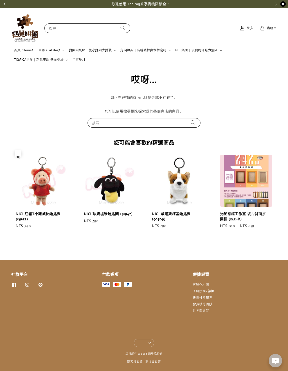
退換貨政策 (153, 362)
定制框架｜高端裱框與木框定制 (143, 50)
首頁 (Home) (23, 50)
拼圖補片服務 (203, 297)
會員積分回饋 (203, 304)
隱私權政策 (135, 362)
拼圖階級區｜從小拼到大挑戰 (90, 50)
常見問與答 (201, 311)
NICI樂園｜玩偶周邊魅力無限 (196, 50)
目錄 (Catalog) (49, 50)
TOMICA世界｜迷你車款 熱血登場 (39, 60)
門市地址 (79, 59)
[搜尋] (123, 28)
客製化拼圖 (201, 285)
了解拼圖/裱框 (203, 291)
